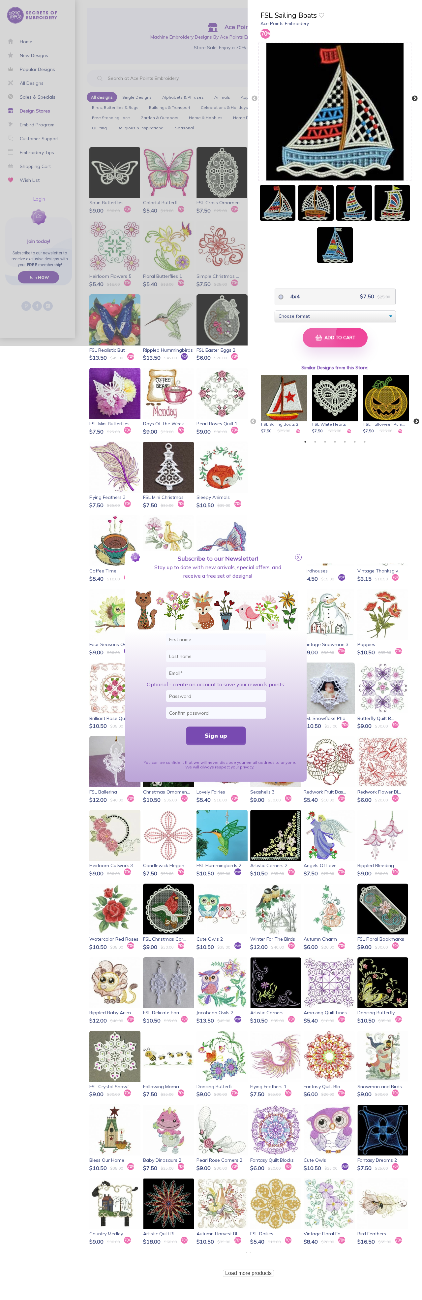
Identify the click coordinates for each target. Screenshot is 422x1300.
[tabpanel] (285, 405)
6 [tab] (354, 442)
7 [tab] (364, 442)
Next (414, 98)
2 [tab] (315, 442)
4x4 (294, 296)
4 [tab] (335, 442)
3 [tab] (325, 442)
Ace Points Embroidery (284, 23)
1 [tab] (305, 442)
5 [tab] (345, 442)
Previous (254, 98)
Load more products (248, 1273)
